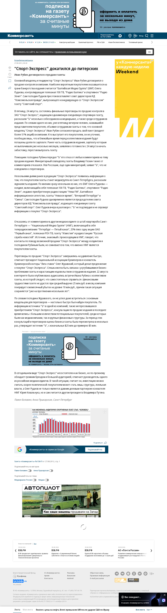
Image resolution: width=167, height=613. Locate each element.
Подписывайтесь (95, 449)
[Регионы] (130, 36)
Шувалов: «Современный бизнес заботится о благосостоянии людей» (66, 554)
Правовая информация (100, 575)
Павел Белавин (20, 470)
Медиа (41, 479)
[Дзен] (128, 574)
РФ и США (101, 42)
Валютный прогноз (86, 42)
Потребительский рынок (23, 60)
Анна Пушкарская (41, 470)
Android (70, 578)
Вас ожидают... (133, 597)
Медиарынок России (23, 479)
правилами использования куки (71, 51)
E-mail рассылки (97, 578)
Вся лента (140, 609)
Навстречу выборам (67, 42)
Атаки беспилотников (116, 42)
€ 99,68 (29, 42)
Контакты (48, 578)
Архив (46, 575)
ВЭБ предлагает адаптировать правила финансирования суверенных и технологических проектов (33, 555)
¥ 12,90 (37, 42)
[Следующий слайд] (151, 550)
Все (35, 544)
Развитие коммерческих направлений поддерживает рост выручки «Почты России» (132, 555)
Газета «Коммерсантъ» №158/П (28, 461)
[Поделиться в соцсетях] (9, 87)
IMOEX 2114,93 (48, 42)
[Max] (145, 574)
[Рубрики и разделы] (152, 36)
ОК (149, 52)
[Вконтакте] (122, 574)
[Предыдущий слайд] (15, 550)
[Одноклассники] (134, 574)
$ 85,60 (22, 42)
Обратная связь (97, 573)
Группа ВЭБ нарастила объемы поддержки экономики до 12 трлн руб (99, 554)
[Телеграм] (117, 574)
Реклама (70, 573)
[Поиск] (147, 36)
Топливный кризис (136, 42)
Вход (141, 36)
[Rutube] (140, 574)
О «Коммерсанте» (52, 573)
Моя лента (28, 609)
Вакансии (71, 575)
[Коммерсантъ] (21, 36)
